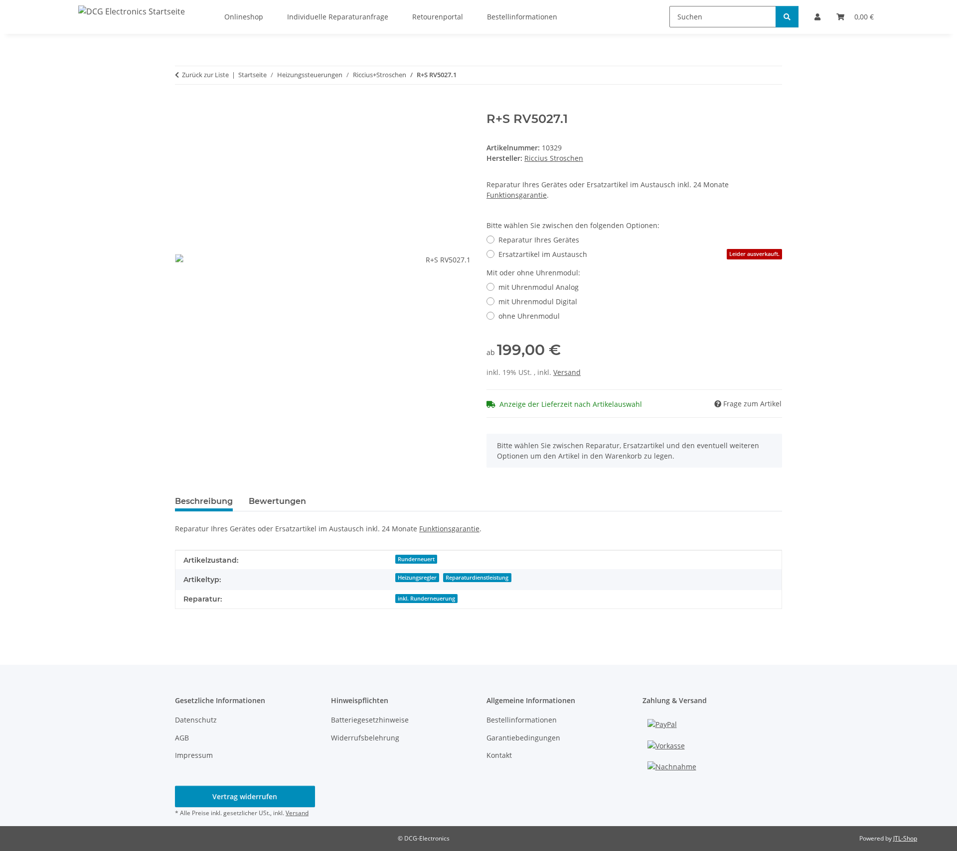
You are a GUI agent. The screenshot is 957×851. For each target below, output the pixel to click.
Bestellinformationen (521, 720)
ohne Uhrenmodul (529, 316)
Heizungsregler (417, 577)
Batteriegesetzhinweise (370, 720)
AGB (182, 737)
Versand (567, 372)
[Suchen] (787, 16)
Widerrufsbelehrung (365, 737)
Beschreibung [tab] (204, 501)
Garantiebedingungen (523, 737)
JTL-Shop (905, 838)
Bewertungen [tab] (277, 501)
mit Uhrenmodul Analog (538, 287)
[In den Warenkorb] (183, 106)
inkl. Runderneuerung (426, 598)
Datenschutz (196, 720)
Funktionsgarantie (516, 195)
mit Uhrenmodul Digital (537, 301)
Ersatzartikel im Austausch (639, 254)
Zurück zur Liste (205, 74)
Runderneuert (416, 559)
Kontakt (499, 755)
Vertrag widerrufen (244, 796)
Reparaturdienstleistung (477, 577)
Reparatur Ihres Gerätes (538, 239)
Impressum (194, 755)
